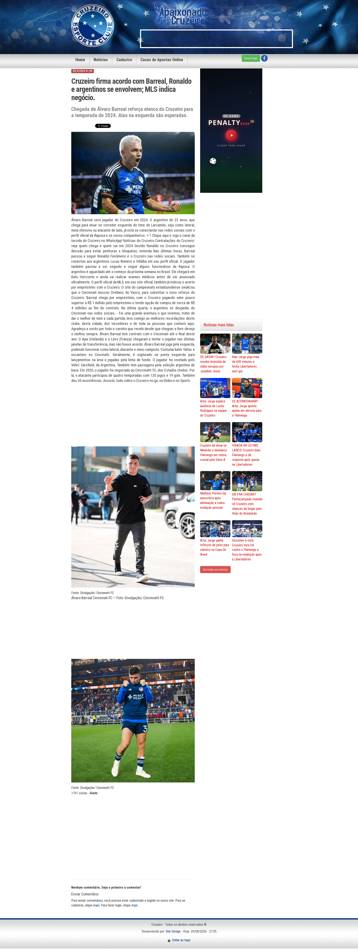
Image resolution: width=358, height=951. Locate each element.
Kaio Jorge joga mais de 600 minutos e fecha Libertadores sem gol (245, 364)
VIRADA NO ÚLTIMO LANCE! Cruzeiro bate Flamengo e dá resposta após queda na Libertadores (246, 454)
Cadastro (124, 59)
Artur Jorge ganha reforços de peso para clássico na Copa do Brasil (214, 547)
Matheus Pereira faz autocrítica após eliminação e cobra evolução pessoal (213, 500)
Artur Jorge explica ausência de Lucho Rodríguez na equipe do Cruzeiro (213, 408)
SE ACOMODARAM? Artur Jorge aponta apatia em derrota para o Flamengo (246, 408)
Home (80, 59)
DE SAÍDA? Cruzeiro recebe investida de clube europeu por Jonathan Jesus (213, 364)
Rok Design (173, 931)
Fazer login (250, 58)
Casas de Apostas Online (161, 59)
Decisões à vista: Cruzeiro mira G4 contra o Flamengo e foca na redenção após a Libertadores (247, 549)
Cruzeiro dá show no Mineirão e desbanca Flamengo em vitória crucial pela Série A (213, 452)
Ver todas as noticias (215, 569)
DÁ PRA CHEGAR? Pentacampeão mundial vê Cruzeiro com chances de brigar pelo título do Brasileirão (247, 503)
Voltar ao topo (180, 940)
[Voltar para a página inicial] (92, 25)
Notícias (101, 59)
